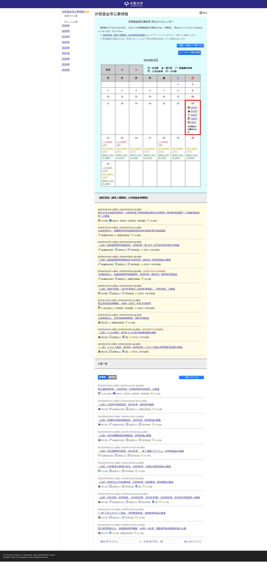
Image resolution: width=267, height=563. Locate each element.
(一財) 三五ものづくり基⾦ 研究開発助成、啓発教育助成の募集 (132, 513)
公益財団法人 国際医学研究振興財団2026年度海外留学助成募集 (131, 230)
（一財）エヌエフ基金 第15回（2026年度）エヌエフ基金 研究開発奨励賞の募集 (140, 347)
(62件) (194, 115)
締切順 (112, 377)
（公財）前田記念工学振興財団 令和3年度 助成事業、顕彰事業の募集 (135, 482)
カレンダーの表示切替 (189, 52)
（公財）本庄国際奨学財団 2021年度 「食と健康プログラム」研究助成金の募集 (141, 451)
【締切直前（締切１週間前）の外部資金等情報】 (124, 35)
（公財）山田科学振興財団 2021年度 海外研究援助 (126, 404)
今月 (108, 69)
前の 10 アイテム (109, 541)
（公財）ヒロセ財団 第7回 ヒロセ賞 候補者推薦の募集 (127, 332)
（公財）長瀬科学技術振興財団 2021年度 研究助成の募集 (129, 420)
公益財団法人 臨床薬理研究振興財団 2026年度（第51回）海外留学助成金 (137, 274)
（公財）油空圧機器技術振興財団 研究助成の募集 (124, 435)
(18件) (194, 118)
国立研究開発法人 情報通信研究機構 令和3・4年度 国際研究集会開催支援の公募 (142, 528)
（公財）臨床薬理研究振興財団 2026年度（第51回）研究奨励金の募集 (134, 259)
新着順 (102, 377)
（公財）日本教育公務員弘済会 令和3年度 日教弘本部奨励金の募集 (134, 466)
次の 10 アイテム (192, 541)
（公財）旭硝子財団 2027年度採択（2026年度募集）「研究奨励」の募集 (136, 289)
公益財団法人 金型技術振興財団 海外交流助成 (123, 318)
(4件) (193, 122)
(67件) (194, 111)
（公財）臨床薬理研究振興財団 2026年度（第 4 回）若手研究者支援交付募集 (139, 245)
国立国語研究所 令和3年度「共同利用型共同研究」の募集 (128, 389)
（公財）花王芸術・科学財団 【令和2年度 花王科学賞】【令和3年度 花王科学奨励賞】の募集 (149, 497)
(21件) (194, 107)
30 (161, 541)
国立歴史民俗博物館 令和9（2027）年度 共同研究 (124, 303)
